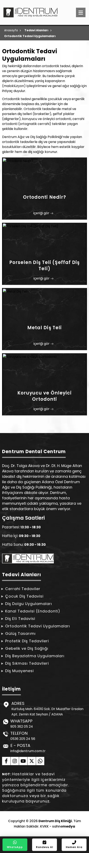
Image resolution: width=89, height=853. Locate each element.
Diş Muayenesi (19, 670)
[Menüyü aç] (81, 12)
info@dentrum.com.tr (28, 751)
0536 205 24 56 (22, 738)
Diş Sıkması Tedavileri (27, 663)
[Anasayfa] (29, 12)
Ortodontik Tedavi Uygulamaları (37, 626)
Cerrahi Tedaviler (22, 588)
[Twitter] (32, 761)
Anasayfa (11, 30)
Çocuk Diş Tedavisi (24, 596)
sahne (63, 826)
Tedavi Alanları (36, 30)
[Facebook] (6, 761)
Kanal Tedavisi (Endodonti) (32, 611)
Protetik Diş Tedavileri (27, 641)
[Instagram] (15, 761)
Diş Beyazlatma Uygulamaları (34, 655)
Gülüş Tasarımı (20, 633)
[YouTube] (23, 761)
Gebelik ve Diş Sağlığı (26, 648)
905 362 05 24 (21, 726)
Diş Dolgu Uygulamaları (28, 603)
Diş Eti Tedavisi (20, 618)
